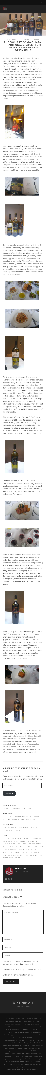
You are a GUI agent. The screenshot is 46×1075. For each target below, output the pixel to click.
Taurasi (28, 855)
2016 (19, 838)
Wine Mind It (23, 1002)
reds (9, 855)
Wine (11, 858)
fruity (32, 844)
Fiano (19, 844)
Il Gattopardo (16, 847)
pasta (24, 852)
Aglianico (27, 838)
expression (21, 841)
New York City (29, 849)
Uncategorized (25, 827)
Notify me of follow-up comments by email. (23, 970)
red (4, 855)
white (5, 858)
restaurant (18, 855)
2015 (14, 838)
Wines (17, 858)
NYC (11, 852)
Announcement (10, 827)
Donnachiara (9, 841)
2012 (4, 838)
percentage (34, 852)
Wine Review (15, 830)
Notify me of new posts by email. (19, 975)
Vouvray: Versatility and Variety (18, 808)
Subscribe (9, 793)
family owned (9, 844)
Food (25, 844)
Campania (37, 838)
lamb (5, 849)
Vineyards (38, 855)
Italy (41, 847)
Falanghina (32, 841)
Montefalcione (15, 849)
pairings (17, 852)
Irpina (27, 847)
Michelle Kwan (32, 39)
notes (5, 852)
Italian (34, 847)
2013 (9, 838)
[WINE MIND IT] (5, 8)
